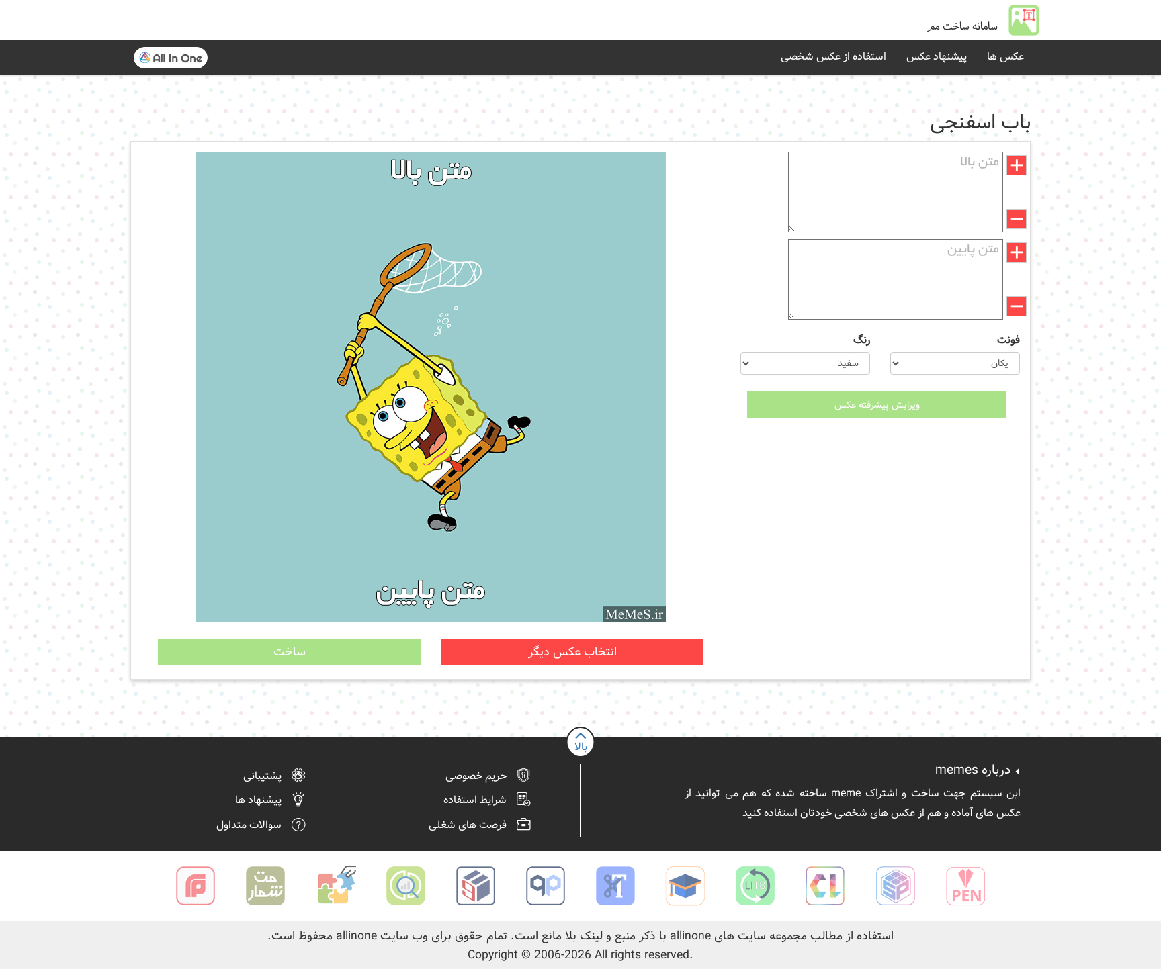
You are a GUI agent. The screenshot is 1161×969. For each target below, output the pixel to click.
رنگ (861, 341)
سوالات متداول (249, 825)
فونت (1008, 341)
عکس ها (1005, 56)
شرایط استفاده (475, 800)
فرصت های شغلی (468, 825)
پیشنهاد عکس (936, 56)
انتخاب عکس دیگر (572, 652)
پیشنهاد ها (258, 800)
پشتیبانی (262, 776)
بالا (580, 747)
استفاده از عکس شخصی (833, 56)
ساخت (289, 652)
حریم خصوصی (476, 776)
